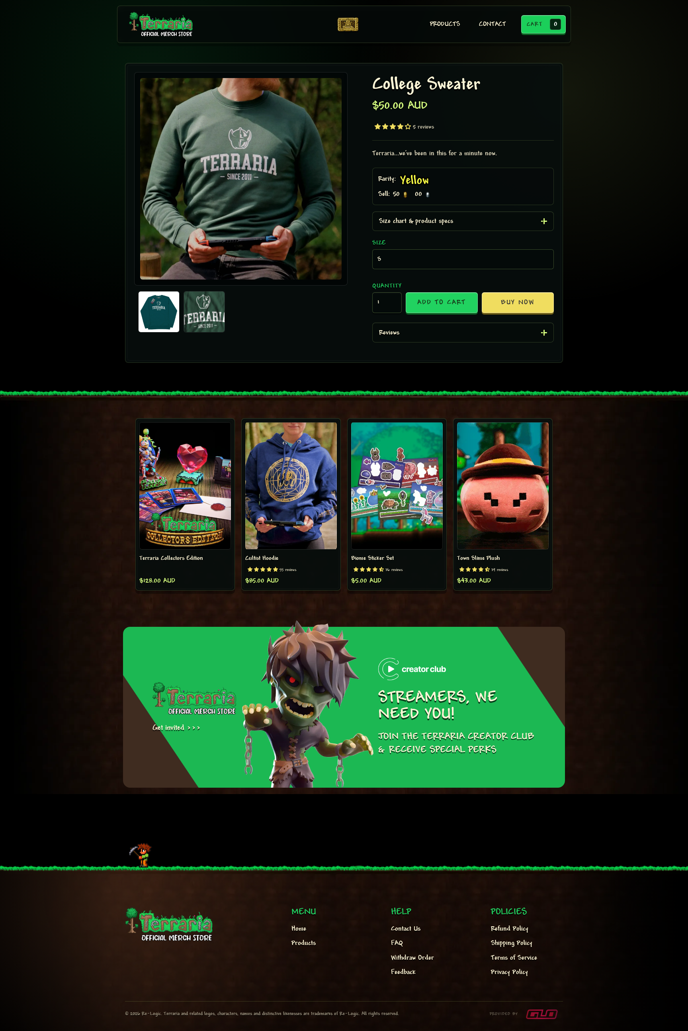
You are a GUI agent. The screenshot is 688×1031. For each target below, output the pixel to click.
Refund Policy (509, 929)
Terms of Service (514, 958)
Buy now (518, 303)
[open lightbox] (241, 179)
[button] (543, 24)
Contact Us (405, 929)
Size (379, 243)
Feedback (403, 972)
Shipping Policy (511, 943)
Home (298, 929)
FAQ (397, 943)
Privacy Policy (509, 972)
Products (303, 943)
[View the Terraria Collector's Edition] (348, 24)
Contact (492, 24)
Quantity (387, 286)
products (445, 24)
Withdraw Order (412, 958)
